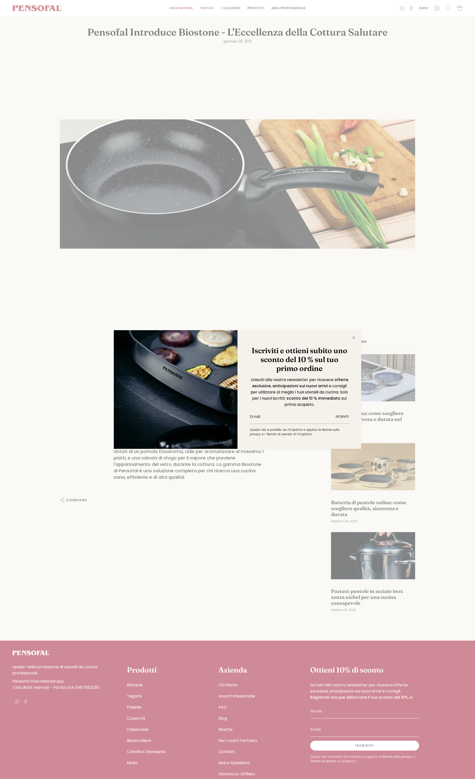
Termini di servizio (279, 434)
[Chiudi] (353, 337)
